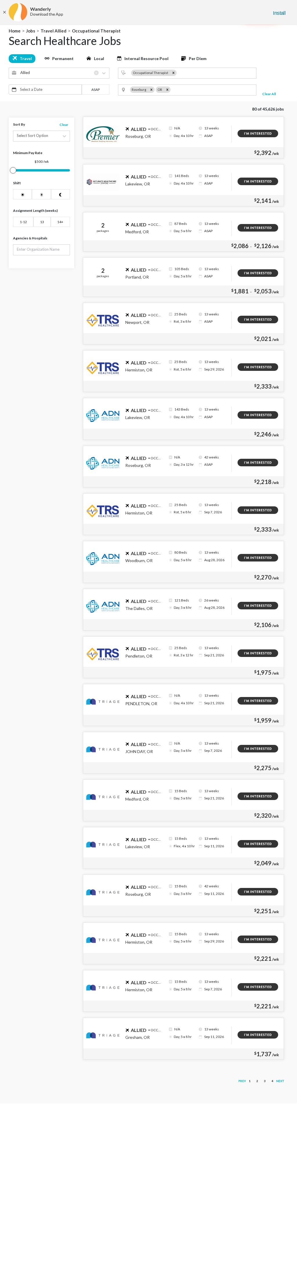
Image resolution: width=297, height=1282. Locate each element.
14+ (60, 222)
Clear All (269, 94)
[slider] (13, 170)
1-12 (23, 222)
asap (95, 89)
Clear (63, 124)
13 (42, 222)
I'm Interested (258, 133)
